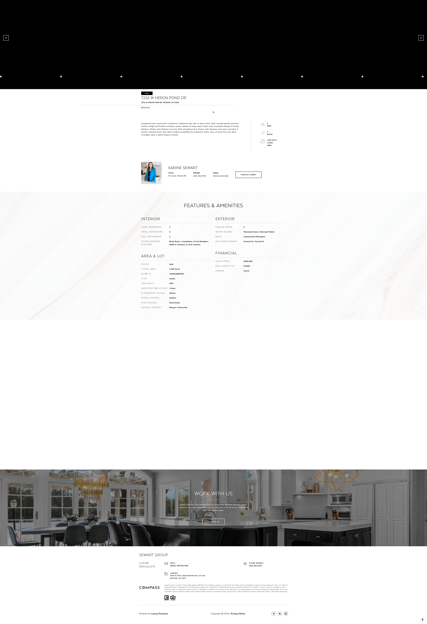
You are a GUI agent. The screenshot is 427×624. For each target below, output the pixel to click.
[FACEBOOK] (274, 613)
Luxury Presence (159, 613)
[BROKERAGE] (286, 613)
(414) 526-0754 (199, 176)
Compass (218, 585)
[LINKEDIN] (280, 613)
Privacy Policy (238, 613)
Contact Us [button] (213, 522)
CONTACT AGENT (248, 175)
